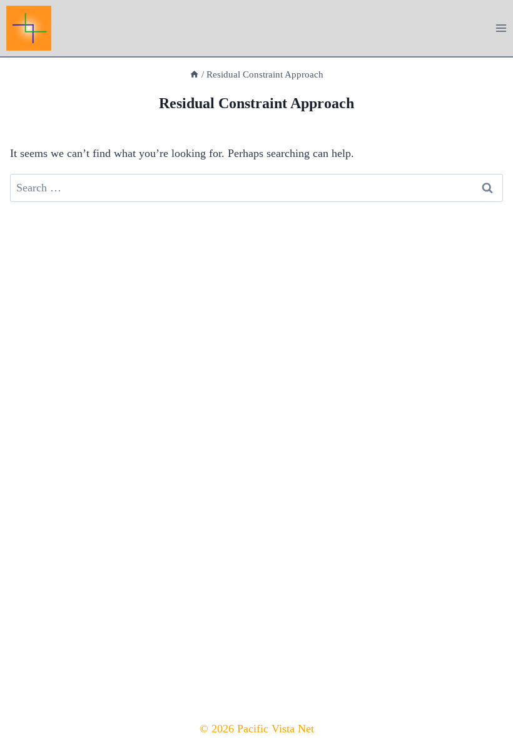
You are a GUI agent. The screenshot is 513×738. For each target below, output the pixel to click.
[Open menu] (500, 28)
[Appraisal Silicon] (34, 28)
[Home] (194, 74)
